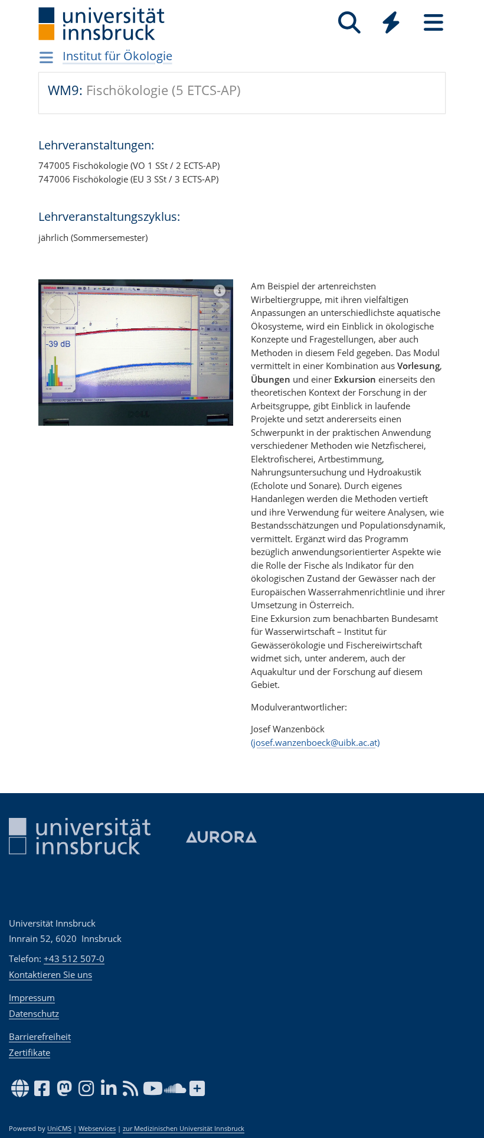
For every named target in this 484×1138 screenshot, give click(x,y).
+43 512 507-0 (74, 958)
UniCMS (59, 1128)
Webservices (97, 1128)
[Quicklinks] (391, 23)
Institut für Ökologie (117, 56)
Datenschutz (34, 1013)
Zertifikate (29, 1052)
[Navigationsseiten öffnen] (46, 57)
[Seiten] (433, 23)
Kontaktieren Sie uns (50, 974)
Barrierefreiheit (40, 1036)
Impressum (32, 997)
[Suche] (349, 23)
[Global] (391, 24)
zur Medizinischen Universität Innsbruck (183, 1128)
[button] (48, 361)
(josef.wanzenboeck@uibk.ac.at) (315, 742)
